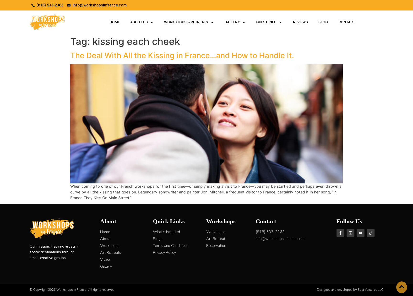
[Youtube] (360, 233)
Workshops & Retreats (186, 22)
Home (114, 22)
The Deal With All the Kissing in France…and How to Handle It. (182, 55)
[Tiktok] (371, 233)
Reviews (300, 22)
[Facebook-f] (340, 233)
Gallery (232, 22)
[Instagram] (350, 233)
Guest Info (266, 22)
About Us (139, 22)
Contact (346, 22)
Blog (323, 22)
